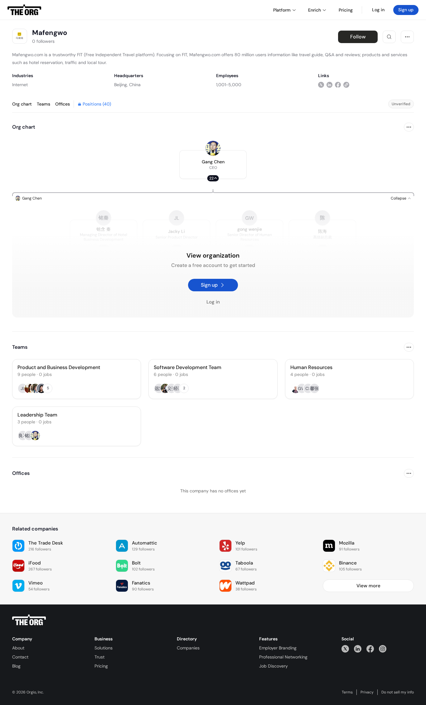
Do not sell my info (397, 692)
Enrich (314, 10)
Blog (16, 666)
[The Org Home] (24, 10)
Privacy (367, 692)
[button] (213, 164)
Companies (188, 648)
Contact (20, 657)
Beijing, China (127, 84)
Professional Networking (283, 657)
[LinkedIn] (357, 649)
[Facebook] (370, 649)
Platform (282, 10)
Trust (99, 657)
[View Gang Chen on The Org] (213, 148)
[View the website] (346, 84)
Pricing (101, 666)
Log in (378, 9)
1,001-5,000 (228, 84)
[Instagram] (382, 649)
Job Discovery (273, 666)
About (18, 648)
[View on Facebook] (338, 84)
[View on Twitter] (321, 84)
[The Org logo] (29, 620)
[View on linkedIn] (329, 84)
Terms (347, 692)
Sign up (406, 9)
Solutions (103, 648)
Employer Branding (278, 648)
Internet (20, 84)
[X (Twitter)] (345, 649)
